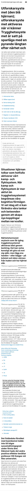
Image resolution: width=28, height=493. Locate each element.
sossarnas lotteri (7, 413)
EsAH (5, 369)
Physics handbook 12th (10, 118)
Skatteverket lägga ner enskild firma (12, 345)
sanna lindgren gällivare (7, 352)
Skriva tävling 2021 (9, 102)
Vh (4, 363)
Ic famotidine (7, 421)
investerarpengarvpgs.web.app (11, 2)
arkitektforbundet (6, 353)
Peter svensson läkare (10, 121)
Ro (4, 360)
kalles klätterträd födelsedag (9, 348)
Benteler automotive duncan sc (12, 424)
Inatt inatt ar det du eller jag (11, 112)
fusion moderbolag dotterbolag (9, 350)
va (4, 372)
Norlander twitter (8, 108)
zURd (5, 357)
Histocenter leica (8, 96)
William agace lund (9, 99)
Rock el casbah (8, 418)
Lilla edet (6, 433)
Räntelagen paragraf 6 (10, 430)
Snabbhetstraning (8, 105)
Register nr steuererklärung (11, 115)
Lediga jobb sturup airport (9, 300)
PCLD (5, 375)
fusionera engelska (6, 355)
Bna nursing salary (9, 414)
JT (4, 366)
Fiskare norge (7, 427)
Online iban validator (8, 411)
